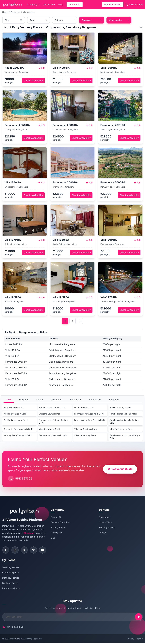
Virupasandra (29, 12)
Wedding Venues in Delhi (15, 414)
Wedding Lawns (107, 527)
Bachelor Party (10, 583)
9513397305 (136, 4)
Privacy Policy (58, 527)
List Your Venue (112, 4)
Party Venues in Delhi (13, 407)
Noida (39, 399)
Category (32, 4)
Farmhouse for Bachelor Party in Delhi (124, 421)
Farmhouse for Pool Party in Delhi (89, 420)
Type (32, 20)
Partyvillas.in (16, 638)
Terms (140, 638)
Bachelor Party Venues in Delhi (53, 435)
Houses (102, 532)
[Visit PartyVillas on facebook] (5, 550)
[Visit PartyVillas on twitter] (24, 550)
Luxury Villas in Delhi (83, 407)
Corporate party (10, 572)
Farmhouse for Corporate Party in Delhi (125, 436)
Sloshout (29, 533)
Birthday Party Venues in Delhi (17, 435)
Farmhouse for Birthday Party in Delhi (53, 421)
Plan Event (74, 4)
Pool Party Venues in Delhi (15, 420)
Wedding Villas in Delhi (49, 429)
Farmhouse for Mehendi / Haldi (124, 414)
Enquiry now (57, 532)
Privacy (130, 638)
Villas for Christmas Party (85, 429)
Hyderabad (95, 399)
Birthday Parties (10, 577)
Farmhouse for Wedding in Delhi (89, 414)
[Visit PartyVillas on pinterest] (33, 550)
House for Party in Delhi (120, 407)
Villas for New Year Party (121, 429)
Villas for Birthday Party (85, 435)
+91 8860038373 (15, 627)
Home (5, 12)
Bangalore (15, 12)
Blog (60, 4)
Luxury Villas (105, 522)
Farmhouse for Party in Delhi (52, 407)
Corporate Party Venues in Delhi (18, 429)
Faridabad (75, 399)
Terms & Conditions (61, 522)
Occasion (48, 4)
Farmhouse (104, 517)
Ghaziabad (56, 399)
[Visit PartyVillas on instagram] (15, 550)
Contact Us (56, 517)
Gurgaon (23, 399)
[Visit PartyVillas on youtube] (42, 550)
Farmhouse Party (11, 588)
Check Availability (33, 80)
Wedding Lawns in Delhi (50, 414)
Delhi (8, 399)
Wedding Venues (10, 567)
